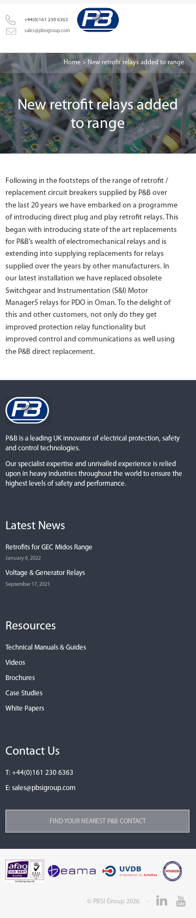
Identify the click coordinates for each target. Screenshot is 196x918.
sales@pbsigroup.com (44, 788)
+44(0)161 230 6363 (43, 772)
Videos (15, 662)
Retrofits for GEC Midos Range (49, 547)
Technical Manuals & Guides (45, 647)
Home (72, 62)
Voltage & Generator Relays (45, 573)
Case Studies (23, 693)
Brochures (20, 678)
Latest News (35, 526)
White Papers (24, 708)
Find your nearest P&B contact (98, 821)
